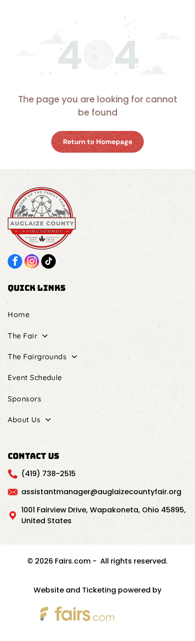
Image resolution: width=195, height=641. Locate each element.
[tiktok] (48, 262)
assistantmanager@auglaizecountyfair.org (101, 492)
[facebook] (15, 262)
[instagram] (31, 262)
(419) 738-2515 (48, 473)
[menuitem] (97, 314)
